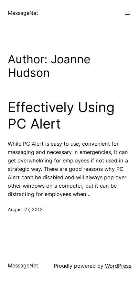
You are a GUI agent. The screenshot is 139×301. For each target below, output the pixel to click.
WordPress (118, 266)
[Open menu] (127, 13)
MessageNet (23, 13)
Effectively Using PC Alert (61, 115)
